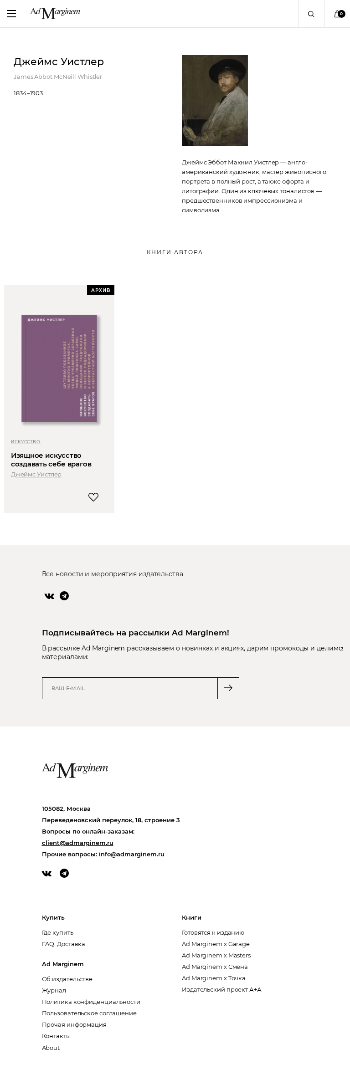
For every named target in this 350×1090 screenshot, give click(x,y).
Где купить (57, 932)
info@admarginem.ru (132, 854)
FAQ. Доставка (64, 943)
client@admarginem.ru (77, 842)
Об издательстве (67, 979)
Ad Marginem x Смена (215, 966)
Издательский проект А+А (222, 989)
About (51, 1047)
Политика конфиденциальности (91, 1001)
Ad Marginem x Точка (214, 978)
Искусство (26, 441)
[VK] (49, 595)
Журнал (54, 990)
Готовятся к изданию (213, 932)
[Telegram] (64, 595)
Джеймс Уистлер (36, 474)
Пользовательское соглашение (89, 1013)
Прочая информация (74, 1024)
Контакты (56, 1035)
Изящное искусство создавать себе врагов (51, 459)
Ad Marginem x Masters (216, 955)
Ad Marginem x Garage (216, 943)
